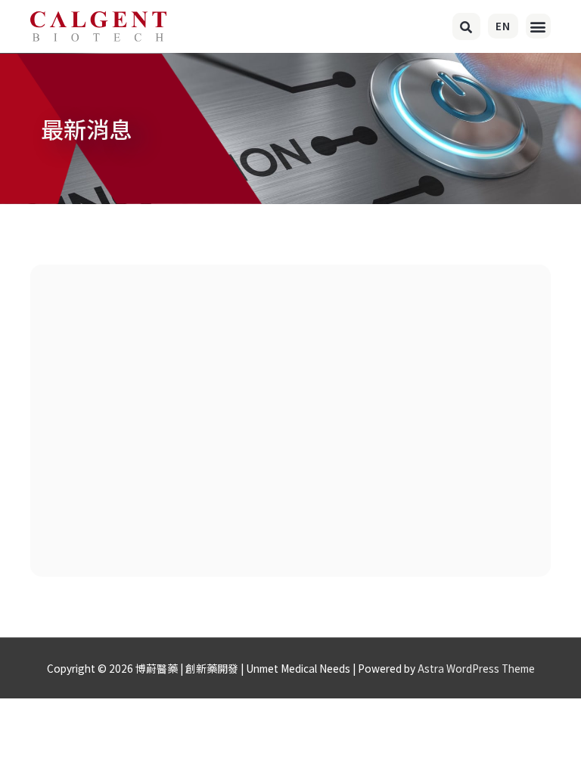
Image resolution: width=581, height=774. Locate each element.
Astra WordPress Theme (476, 668)
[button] (466, 26)
